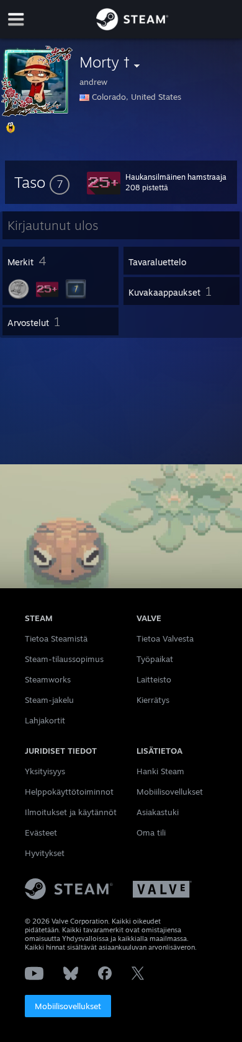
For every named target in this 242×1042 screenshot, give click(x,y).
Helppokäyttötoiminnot (69, 792)
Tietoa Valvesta (165, 638)
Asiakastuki (158, 812)
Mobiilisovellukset (68, 1006)
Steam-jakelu (49, 700)
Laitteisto (154, 679)
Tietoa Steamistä (56, 638)
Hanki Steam (160, 771)
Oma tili (151, 832)
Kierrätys (153, 700)
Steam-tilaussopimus (64, 659)
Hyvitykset (45, 853)
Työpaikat (155, 659)
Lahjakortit (45, 720)
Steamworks (48, 679)
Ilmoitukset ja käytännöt (71, 812)
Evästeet (41, 832)
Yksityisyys (45, 771)
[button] (41, 182)
